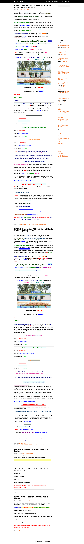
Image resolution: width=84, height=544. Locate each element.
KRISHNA (27, 444)
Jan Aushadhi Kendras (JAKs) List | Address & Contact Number (63, 108)
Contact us (60, 145)
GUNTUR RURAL (22, 223)
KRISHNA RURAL (22, 443)
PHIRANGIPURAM (29, 49)
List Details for (27, 46)
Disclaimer (60, 147)
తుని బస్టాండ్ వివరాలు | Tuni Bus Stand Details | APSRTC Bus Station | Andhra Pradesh (63, 120)
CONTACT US (60, 143)
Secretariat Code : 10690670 (38, 444)
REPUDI (33, 224)
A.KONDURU (28, 273)
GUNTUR (21, 224)
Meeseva (21, 490)
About (59, 131)
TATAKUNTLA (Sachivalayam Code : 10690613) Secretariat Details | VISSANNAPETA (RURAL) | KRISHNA (63, 57)
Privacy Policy (60, 153)
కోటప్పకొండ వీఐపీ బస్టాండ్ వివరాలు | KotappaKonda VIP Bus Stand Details (63, 112)
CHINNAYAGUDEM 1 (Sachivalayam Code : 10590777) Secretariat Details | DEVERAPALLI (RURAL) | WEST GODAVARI (63, 72)
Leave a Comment (26, 9)
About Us (59, 133)
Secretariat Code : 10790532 (40, 224)
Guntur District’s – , (32, 507)
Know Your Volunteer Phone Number (24, 180)
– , (32, 460)
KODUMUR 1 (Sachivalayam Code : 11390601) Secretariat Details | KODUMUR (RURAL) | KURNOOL (63, 50)
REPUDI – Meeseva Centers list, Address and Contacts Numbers (31, 497)
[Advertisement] (64, 23)
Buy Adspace (60, 141)
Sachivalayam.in (18, 1)
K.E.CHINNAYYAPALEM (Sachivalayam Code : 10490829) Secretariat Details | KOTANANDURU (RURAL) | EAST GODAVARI (63, 81)
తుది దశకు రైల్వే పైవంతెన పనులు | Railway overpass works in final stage (63, 125)
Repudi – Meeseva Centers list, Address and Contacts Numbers (31, 450)
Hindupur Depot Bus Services (63, 98)
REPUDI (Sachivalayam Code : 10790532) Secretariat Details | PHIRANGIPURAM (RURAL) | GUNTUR (33, 6)
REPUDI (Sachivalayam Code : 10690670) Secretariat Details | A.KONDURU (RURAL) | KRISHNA (33, 230)
